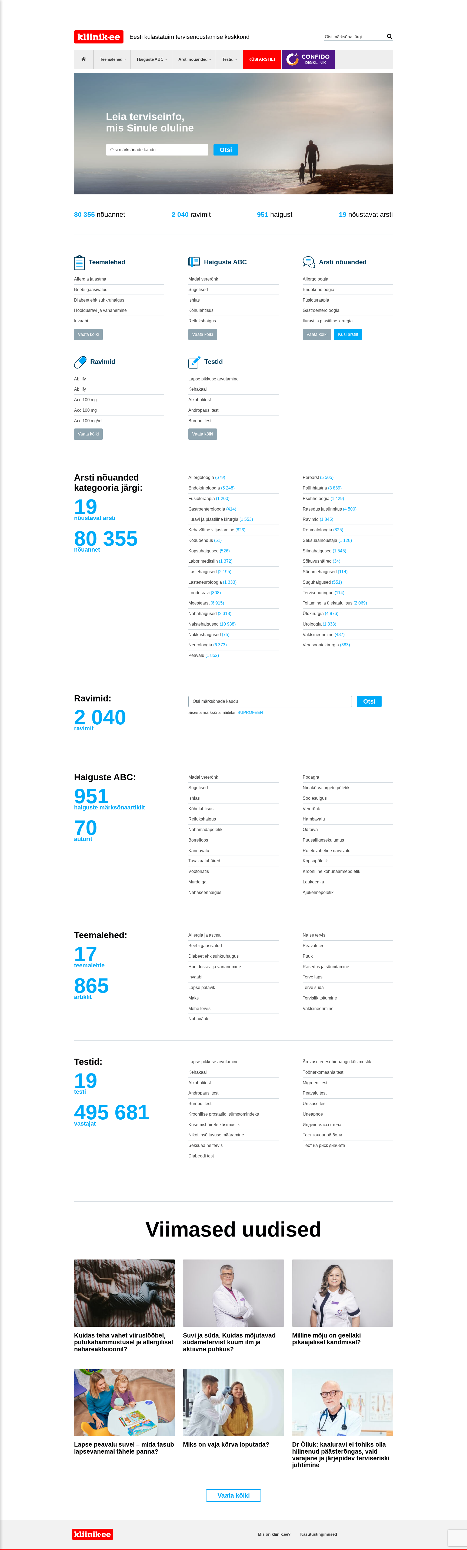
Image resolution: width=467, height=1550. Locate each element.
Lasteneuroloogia (212, 582)
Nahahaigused (209, 613)
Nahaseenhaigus (204, 892)
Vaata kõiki (88, 334)
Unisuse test (314, 1103)
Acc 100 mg (85, 399)
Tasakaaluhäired (204, 861)
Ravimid (318, 519)
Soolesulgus (315, 798)
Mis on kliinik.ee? (274, 1534)
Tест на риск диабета (324, 1145)
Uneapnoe (313, 1114)
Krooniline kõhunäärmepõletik (331, 871)
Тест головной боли (322, 1135)
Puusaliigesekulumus (323, 840)
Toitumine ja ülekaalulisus (335, 603)
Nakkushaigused (208, 634)
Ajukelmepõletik (318, 892)
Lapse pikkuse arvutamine (213, 379)
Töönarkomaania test (323, 1072)
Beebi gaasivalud (91, 289)
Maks (193, 998)
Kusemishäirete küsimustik (214, 1124)
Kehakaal (197, 389)
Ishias (194, 300)
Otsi (389, 36)
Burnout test (199, 420)
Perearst (318, 477)
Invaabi (81, 321)
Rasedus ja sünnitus (329, 509)
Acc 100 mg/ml (88, 420)
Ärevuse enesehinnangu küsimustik (337, 1061)
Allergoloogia (315, 279)
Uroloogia (319, 624)
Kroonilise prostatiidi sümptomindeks (223, 1114)
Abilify (80, 379)
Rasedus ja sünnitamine (326, 966)
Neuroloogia (207, 645)
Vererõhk (311, 808)
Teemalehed (111, 59)
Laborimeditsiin (210, 561)
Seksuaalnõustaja (327, 540)
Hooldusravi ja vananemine (100, 310)
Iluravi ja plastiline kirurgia (328, 321)
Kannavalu (198, 850)
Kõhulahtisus (201, 310)
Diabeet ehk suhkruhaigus (99, 300)
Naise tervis (314, 935)
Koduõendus (205, 540)
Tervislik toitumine (320, 998)
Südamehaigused (325, 571)
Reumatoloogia (323, 530)
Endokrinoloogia (318, 289)
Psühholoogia (323, 498)
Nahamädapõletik (205, 829)
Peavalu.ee (314, 945)
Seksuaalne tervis (205, 1145)
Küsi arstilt (262, 59)
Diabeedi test (201, 1156)
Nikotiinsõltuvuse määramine (216, 1135)
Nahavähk (198, 1019)
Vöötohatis (198, 871)
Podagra (311, 777)
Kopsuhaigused (209, 551)
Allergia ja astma (90, 279)
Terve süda (313, 987)
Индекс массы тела (322, 1124)
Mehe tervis (199, 1008)
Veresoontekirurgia (326, 645)
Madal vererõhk (203, 279)
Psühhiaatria (322, 488)
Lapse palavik (201, 987)
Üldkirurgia (320, 613)
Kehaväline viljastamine (216, 530)
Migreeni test (315, 1082)
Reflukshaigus (202, 321)
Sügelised (198, 289)
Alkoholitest (199, 399)
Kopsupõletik (315, 861)
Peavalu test (314, 1093)
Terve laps (312, 977)
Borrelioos (198, 840)
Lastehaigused (209, 571)
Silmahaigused (324, 551)
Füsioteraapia (316, 300)
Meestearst (206, 603)
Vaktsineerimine (324, 634)
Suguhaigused (322, 582)
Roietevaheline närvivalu (327, 850)
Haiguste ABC (150, 59)
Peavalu (203, 655)
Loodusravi (204, 592)
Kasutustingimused (318, 1534)
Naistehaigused (212, 624)
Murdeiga (197, 882)
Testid (228, 59)
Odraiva (310, 829)
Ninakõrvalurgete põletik (326, 787)
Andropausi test (203, 410)
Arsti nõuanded (193, 59)
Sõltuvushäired (321, 561)
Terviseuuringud (323, 592)
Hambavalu (314, 819)
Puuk (308, 956)
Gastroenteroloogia (321, 310)
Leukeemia (313, 882)
